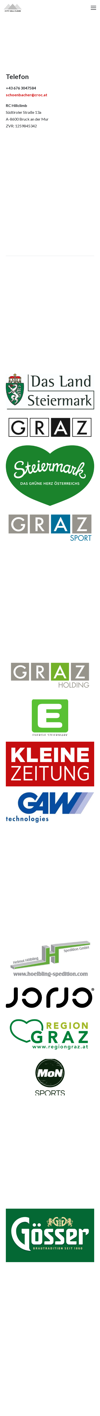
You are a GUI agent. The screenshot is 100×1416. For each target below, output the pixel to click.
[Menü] (93, 8)
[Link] (13, 8)
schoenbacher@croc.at (26, 94)
